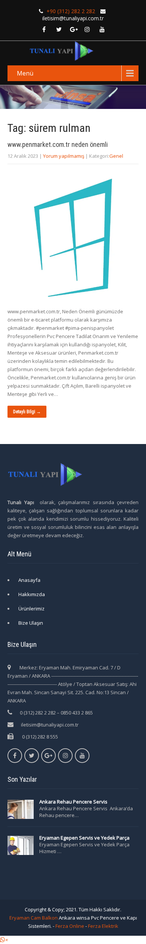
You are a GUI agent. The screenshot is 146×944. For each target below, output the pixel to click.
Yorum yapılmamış (63, 156)
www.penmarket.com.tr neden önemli (57, 144)
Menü (25, 73)
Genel (116, 156)
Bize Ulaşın (30, 622)
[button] (3, 939)
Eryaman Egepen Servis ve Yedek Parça (84, 837)
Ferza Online (69, 926)
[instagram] (87, 29)
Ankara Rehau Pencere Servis (74, 801)
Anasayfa (29, 580)
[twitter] (59, 29)
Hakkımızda (31, 594)
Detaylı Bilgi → (27, 411)
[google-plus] (73, 29)
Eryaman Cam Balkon (33, 917)
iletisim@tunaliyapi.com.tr (50, 724)
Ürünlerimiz (31, 608)
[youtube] (102, 29)
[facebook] (44, 29)
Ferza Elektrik (103, 926)
